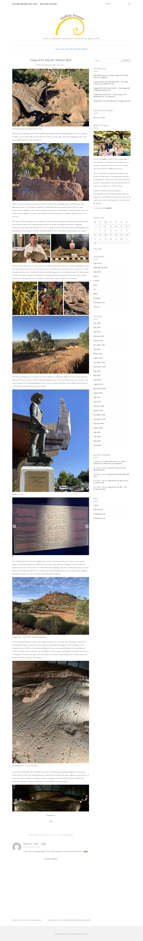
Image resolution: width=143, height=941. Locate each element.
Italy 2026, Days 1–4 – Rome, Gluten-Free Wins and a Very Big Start (110, 462)
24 (111, 239)
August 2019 (98, 393)
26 (121, 239)
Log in (96, 505)
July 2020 (97, 371)
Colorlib (70, 934)
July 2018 (97, 432)
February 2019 (99, 406)
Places (96, 276)
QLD (51, 821)
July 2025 (97, 332)
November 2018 (99, 419)
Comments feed (99, 514)
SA (94, 289)
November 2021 (99, 345)
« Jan (95, 249)
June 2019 (97, 402)
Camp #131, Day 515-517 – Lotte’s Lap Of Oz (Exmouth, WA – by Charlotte (110, 96)
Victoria (96, 307)
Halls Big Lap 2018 (48, 4)
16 (105, 235)
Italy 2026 (97, 272)
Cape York (97, 263)
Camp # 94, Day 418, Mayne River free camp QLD (68, 920)
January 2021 (98, 358)
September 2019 (100, 389)
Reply (44, 844)
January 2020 (98, 384)
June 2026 (97, 323)
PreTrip (96, 281)
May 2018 (97, 441)
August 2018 (98, 428)
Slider (96, 294)
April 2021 (97, 349)
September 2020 (100, 367)
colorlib (108, 208)
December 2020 (99, 362)
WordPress (84, 934)
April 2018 (97, 445)
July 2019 (97, 397)
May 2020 (97, 375)
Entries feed (98, 510)
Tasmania (97, 298)
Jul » (100, 249)
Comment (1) (50, 815)
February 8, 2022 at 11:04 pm (31, 847)
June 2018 (97, 437)
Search (125, 60)
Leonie (61, 65)
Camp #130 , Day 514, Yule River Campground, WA (112, 101)
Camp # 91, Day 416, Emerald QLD (27, 920)
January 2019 (98, 410)
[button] (87, 526)
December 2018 (99, 415)
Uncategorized (80, 49)
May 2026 (97, 327)
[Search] (129, 3)
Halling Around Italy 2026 (24, 4)
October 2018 (99, 424)
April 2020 (97, 380)
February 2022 (99, 336)
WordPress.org (99, 518)
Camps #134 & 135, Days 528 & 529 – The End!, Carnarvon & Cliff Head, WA (111, 83)
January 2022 (98, 341)
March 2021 (98, 354)
